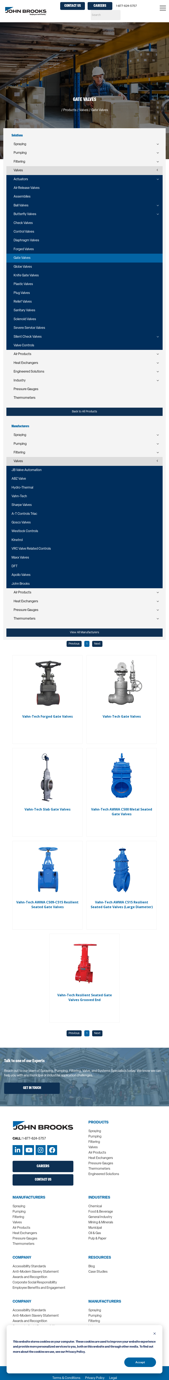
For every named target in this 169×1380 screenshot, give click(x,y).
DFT (15, 566)
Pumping (20, 153)
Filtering (19, 161)
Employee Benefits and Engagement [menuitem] (39, 1288)
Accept (140, 1362)
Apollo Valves (21, 575)
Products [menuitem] (98, 1122)
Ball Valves (21, 205)
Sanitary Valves (24, 310)
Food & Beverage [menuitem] (100, 1211)
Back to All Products (84, 411)
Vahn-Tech (19, 496)
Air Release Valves (27, 188)
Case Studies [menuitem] (98, 1271)
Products (69, 110)
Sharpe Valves (22, 505)
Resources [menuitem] (99, 1258)
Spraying (20, 144)
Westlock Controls (25, 531)
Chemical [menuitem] (95, 1206)
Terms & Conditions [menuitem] (66, 1378)
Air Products (22, 354)
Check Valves (23, 223)
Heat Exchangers (26, 363)
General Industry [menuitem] (100, 1217)
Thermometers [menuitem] (99, 1169)
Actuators (21, 179)
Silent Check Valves (28, 336)
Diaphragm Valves (26, 240)
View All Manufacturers (84, 632)
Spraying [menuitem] (94, 1131)
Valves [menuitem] (93, 1147)
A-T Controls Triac (24, 514)
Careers (100, 6)
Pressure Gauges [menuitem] (100, 1163)
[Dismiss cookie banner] (154, 1334)
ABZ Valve (19, 479)
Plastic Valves (23, 284)
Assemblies (22, 196)
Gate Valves (22, 258)
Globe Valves (23, 267)
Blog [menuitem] (91, 1266)
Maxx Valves (20, 557)
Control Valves (24, 231)
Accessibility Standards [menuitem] (29, 1266)
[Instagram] (41, 1150)
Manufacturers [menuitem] (29, 1198)
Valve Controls (24, 345)
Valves (18, 170)
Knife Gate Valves (26, 275)
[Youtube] (29, 1150)
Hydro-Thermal (22, 487)
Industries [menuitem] (99, 1198)
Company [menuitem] (22, 1258)
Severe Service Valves (29, 328)
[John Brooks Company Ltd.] (25, 11)
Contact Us (72, 6)
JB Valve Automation (27, 470)
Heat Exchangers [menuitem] (100, 1158)
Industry (20, 380)
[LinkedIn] (17, 1150)
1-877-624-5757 (126, 6)
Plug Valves (22, 293)
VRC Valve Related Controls (31, 548)
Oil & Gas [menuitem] (94, 1233)
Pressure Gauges (26, 389)
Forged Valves (24, 249)
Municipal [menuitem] (95, 1228)
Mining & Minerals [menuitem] (100, 1222)
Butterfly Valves (25, 214)
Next (97, 643)
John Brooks (21, 584)
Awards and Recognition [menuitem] (30, 1277)
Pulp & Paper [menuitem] (97, 1238)
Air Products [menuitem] (97, 1152)
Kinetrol (17, 540)
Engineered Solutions (29, 371)
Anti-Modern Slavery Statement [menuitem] (36, 1271)
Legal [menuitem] (113, 1378)
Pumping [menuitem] (94, 1136)
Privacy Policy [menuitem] (94, 1378)
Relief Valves (23, 301)
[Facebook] (52, 1150)
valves (83, 110)
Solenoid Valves (25, 319)
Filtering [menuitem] (94, 1142)
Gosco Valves (21, 522)
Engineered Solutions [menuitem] (103, 1174)
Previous (74, 643)
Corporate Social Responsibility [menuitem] (35, 1282)
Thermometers (24, 398)
